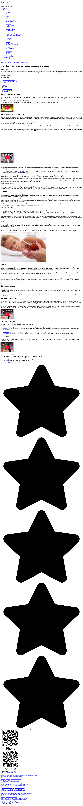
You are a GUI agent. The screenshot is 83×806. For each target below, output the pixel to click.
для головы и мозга (10, 43)
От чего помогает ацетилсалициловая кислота (11, 776)
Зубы (7, 17)
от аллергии (8, 52)
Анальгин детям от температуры (8, 773)
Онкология (8, 24)
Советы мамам (6, 57)
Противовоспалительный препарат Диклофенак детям (13, 799)
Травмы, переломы (10, 29)
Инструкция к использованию (10, 81)
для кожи (8, 46)
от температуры (9, 55)
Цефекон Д (5, 328)
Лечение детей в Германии (14, 34)
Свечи (4, 82)
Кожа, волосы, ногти (10, 20)
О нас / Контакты (10, 58)
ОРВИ (9, 362)
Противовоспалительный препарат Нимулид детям (13, 786)
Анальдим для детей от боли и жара (9, 797)
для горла (8, 42)
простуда (13, 362)
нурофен (5, 362)
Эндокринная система (11, 31)
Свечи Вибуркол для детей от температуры (11, 779)
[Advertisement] (41, 143)
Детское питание (7, 60)
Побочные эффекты (7, 89)
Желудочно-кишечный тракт (12, 13)
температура (18, 362)
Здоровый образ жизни (11, 15)
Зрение (7, 16)
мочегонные (9, 51)
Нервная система (10, 22)
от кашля (8, 53)
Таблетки (5, 86)
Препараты (5, 37)
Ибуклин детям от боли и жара (8, 792)
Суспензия (5, 84)
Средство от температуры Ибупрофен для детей (12, 802)
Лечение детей (4, 3)
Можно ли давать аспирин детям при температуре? (13, 789)
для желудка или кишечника (12, 44)
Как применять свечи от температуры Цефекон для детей (14, 784)
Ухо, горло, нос (9, 30)
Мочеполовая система (11, 21)
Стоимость (5, 91)
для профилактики (10, 48)
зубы (2, 362)
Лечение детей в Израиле (14, 35)
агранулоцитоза (10, 303)
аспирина (5, 295)
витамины (8, 39)
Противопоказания (7, 87)
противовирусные (10, 56)
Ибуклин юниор (7, 330)
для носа (8, 47)
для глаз (7, 40)
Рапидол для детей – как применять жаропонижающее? (14, 794)
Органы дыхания (10, 25)
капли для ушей (9, 49)
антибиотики (9, 38)
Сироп (4, 85)
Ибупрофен (21, 171)
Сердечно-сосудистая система (13, 27)
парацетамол (31, 327)
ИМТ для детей (6, 8)
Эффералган (6, 332)
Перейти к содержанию (6, 1)
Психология (8, 26)
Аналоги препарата (7, 90)
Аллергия (8, 12)
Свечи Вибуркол (7, 333)
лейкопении (3, 303)
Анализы (8, 11)
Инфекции (8, 18)
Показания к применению (9, 80)
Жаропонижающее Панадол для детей (10, 781)
